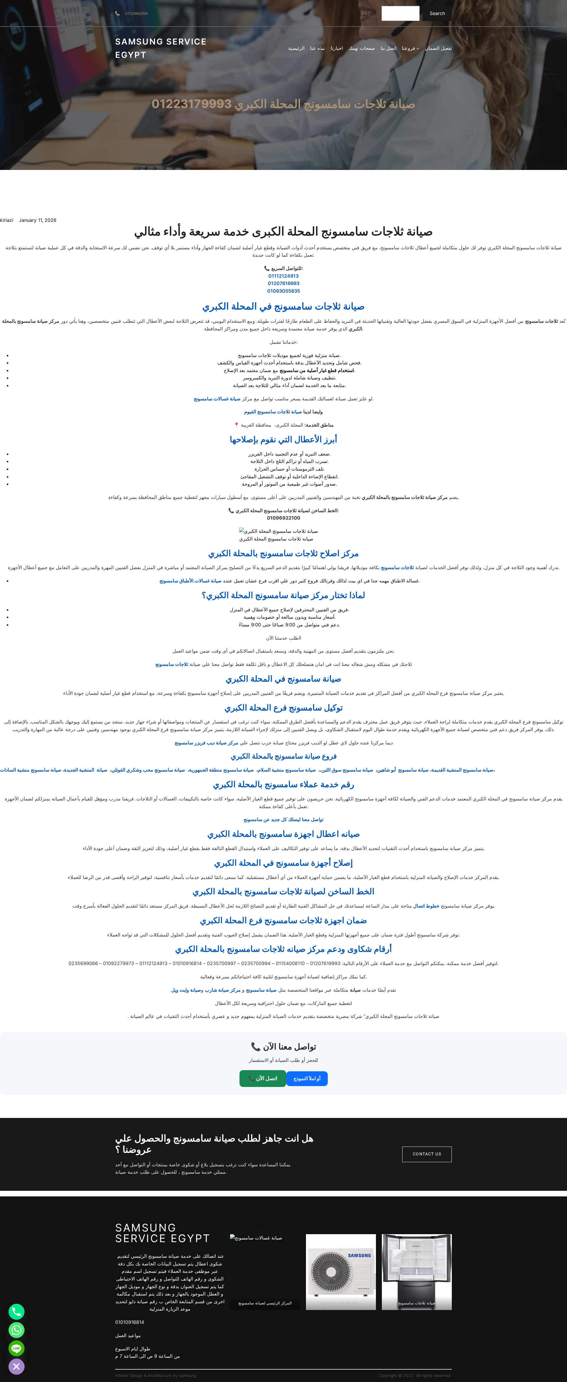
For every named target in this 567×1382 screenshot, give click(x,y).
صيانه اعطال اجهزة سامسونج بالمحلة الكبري (283, 834)
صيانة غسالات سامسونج (217, 399)
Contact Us (427, 1154)
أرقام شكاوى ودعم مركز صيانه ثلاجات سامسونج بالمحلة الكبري (283, 949)
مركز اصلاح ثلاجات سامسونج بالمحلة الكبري (283, 553)
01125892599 (136, 13)
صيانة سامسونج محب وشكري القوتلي (148, 770)
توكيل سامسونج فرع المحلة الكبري (283, 708)
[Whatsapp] (17, 1330)
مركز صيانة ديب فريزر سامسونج (206, 743)
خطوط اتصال (425, 906)
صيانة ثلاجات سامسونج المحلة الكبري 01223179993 (283, 104)
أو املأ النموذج (307, 1078)
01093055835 (283, 291)
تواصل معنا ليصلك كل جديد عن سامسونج (283, 819)
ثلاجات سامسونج (397, 567)
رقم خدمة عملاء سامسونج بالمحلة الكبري (283, 784)
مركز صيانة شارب (223, 990)
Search (437, 13)
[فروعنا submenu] (417, 48)
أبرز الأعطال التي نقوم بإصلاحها (283, 439)
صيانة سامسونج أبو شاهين (403, 770)
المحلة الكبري (251, 756)
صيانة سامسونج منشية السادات (30, 770)
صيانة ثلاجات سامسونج (417, 1303)
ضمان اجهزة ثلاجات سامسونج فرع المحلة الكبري (283, 920)
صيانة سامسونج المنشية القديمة (462, 770)
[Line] (17, 1348)
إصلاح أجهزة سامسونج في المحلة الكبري (283, 863)
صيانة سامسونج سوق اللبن (347, 770)
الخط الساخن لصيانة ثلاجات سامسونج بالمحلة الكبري (283, 891)
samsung (187, 1375)
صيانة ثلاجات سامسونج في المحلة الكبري (283, 306)
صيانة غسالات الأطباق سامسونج (190, 581)
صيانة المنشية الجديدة (85, 770)
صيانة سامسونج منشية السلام (287, 770)
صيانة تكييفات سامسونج (341, 1303)
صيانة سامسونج (261, 990)
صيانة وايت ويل (186, 990)
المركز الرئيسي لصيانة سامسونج (265, 1303)
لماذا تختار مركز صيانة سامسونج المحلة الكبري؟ (283, 595)
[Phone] (17, 1312)
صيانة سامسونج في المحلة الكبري (283, 679)
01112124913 (283, 276)
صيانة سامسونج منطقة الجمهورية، (221, 770)
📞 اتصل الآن (262, 1078)
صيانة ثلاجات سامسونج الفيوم (273, 412)
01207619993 (283, 283)
